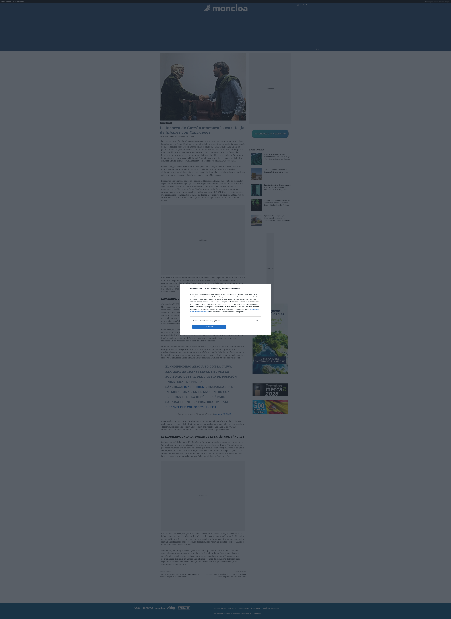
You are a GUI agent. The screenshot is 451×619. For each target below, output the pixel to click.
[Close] (266, 272)
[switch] (255, 308)
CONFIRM (209, 344)
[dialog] (225, 309)
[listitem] (225, 303)
